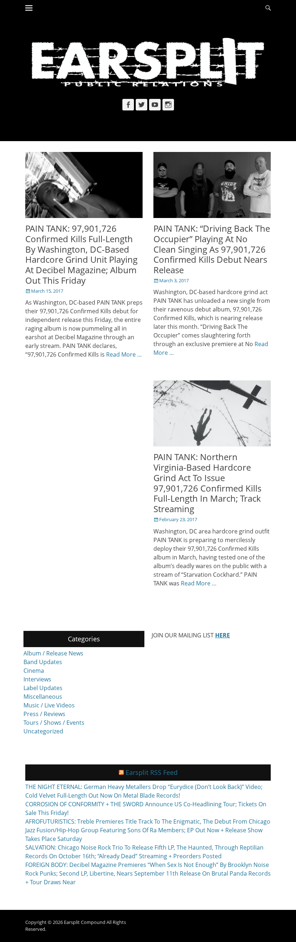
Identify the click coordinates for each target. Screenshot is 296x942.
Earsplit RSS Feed (152, 772)
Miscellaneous (42, 697)
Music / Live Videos (49, 705)
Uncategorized (43, 731)
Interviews (37, 679)
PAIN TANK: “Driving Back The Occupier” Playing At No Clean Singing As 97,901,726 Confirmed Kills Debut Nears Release (211, 249)
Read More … (124, 354)
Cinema (33, 671)
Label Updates (42, 688)
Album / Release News (53, 653)
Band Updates (42, 662)
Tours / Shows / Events (53, 723)
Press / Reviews (44, 714)
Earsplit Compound (84, 922)
